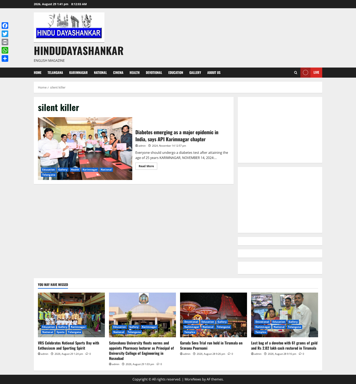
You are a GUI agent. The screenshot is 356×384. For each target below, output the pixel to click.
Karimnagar (78, 72)
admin (142, 145)
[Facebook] (5, 25)
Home (37, 72)
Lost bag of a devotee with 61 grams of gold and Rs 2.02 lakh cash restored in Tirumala (284, 345)
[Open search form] (295, 73)
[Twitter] (5, 34)
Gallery (195, 72)
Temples (189, 332)
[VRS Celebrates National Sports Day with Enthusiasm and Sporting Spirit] (71, 315)
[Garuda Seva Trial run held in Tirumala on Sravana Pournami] (213, 315)
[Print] (5, 42)
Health (135, 72)
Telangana (55, 72)
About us (213, 72)
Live (316, 72)
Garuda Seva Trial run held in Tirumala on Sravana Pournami (211, 345)
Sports (61, 332)
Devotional (154, 72)
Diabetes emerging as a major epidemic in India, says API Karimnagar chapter (85, 148)
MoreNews (193, 379)
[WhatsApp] (5, 50)
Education (175, 72)
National (100, 72)
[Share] (5, 58)
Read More (148, 167)
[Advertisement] (280, 130)
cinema (118, 72)
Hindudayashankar (79, 50)
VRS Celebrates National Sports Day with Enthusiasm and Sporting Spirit (68, 345)
